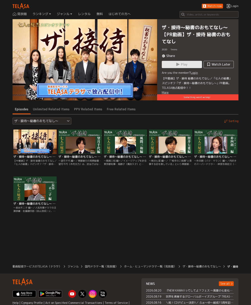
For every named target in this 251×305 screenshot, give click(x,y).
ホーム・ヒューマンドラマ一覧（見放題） (150, 266)
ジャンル (73, 266)
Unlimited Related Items (51, 109)
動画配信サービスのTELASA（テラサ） (37, 266)
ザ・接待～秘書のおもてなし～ (202, 266)
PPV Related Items (88, 109)
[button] (212, 6)
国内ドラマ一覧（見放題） (101, 266)
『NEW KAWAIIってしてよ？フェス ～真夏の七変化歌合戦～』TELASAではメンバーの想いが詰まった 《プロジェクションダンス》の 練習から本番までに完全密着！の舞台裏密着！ (200, 290)
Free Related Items (121, 109)
